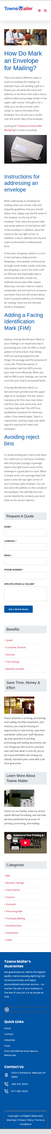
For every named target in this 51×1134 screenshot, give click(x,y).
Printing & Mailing (15, 918)
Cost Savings (12, 661)
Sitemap (11, 1120)
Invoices (10, 897)
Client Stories (13, 890)
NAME (8, 527)
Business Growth (15, 668)
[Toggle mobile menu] (39, 10)
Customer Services (16, 647)
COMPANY (10, 541)
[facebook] (7, 1009)
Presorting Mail (14, 911)
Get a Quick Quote (18, 609)
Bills (8, 875)
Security (10, 654)
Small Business (14, 925)
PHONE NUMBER (13, 570)
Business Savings (15, 882)
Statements (12, 932)
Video (9, 939)
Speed (9, 640)
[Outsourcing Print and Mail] (25, 37)
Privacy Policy (25, 1120)
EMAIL (8, 555)
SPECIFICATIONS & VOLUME (19, 584)
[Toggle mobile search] (45, 10)
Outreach (11, 904)
